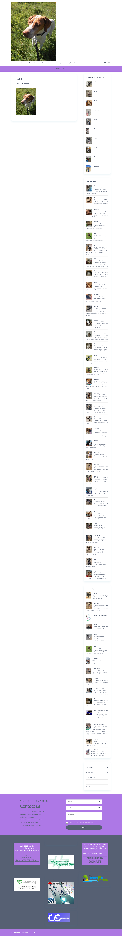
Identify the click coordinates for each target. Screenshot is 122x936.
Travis (96, 740)
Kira (95, 245)
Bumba (96, 547)
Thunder (97, 535)
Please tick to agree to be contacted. (82, 823)
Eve (95, 157)
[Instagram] (109, 62)
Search (72, 63)
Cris (95, 271)
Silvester (97, 699)
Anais (96, 405)
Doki (95, 129)
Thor (95, 523)
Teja (95, 186)
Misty (96, 259)
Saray (96, 221)
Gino (95, 571)
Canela (96, 464)
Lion (95, 593)
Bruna (96, 282)
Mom (95, 100)
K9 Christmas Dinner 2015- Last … (100, 616)
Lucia (96, 332)
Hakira (96, 393)
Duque (96, 367)
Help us (60, 63)
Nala (95, 559)
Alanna (96, 428)
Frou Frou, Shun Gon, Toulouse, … (101, 711)
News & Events (47, 63)
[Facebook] (105, 62)
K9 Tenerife (15, 932)
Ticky (96, 678)
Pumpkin (97, 166)
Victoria (96, 624)
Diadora (97, 668)
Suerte (96, 294)
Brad (95, 500)
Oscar (96, 344)
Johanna (97, 417)
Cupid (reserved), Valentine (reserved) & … (100, 726)
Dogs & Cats (33, 63)
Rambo (96, 452)
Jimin (95, 119)
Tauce (96, 138)
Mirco (96, 658)
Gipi (95, 233)
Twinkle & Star (99, 688)
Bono (96, 306)
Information (19, 63)
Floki (95, 91)
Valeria (96, 110)
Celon (96, 440)
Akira (96, 82)
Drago (96, 634)
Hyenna (96, 379)
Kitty (95, 488)
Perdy (96, 476)
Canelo (96, 209)
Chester (96, 750)
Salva (96, 147)
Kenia (96, 320)
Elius (95, 198)
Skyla (96, 512)
